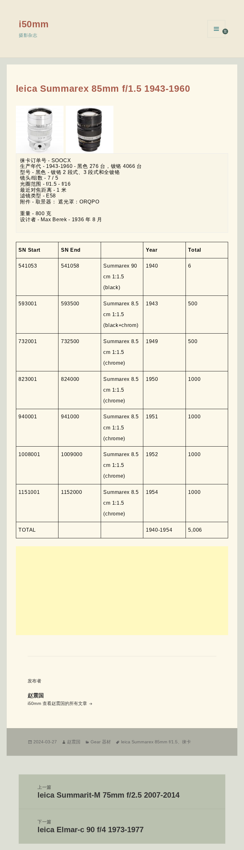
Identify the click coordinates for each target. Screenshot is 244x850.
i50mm (34, 24)
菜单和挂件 (216, 37)
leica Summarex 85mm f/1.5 (149, 741)
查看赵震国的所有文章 (65, 703)
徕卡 (186, 741)
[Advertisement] (122, 590)
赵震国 (73, 741)
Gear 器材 (101, 741)
